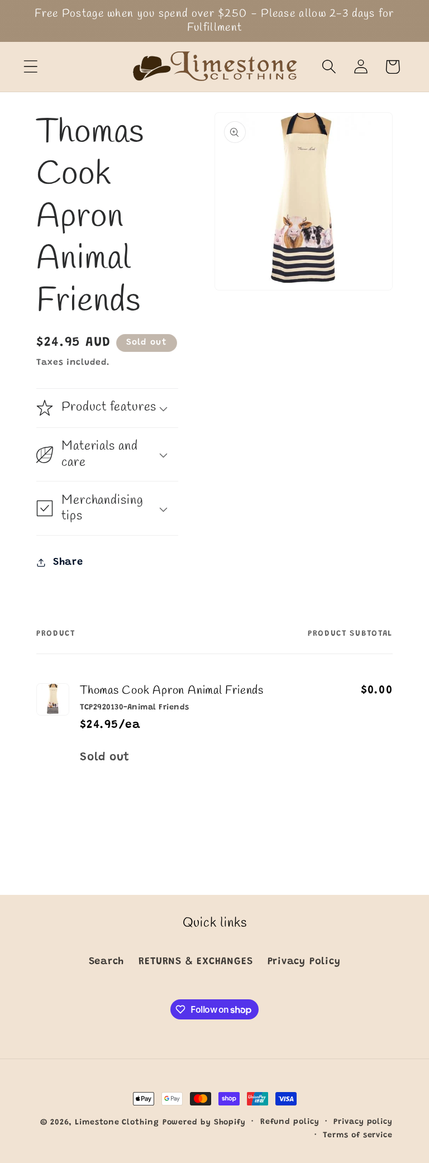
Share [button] (68, 562)
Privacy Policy (304, 962)
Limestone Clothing (117, 1123)
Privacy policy (363, 1122)
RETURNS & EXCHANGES (195, 962)
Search (107, 962)
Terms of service (358, 1136)
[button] (30, 67)
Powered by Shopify (204, 1123)
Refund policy (290, 1122)
